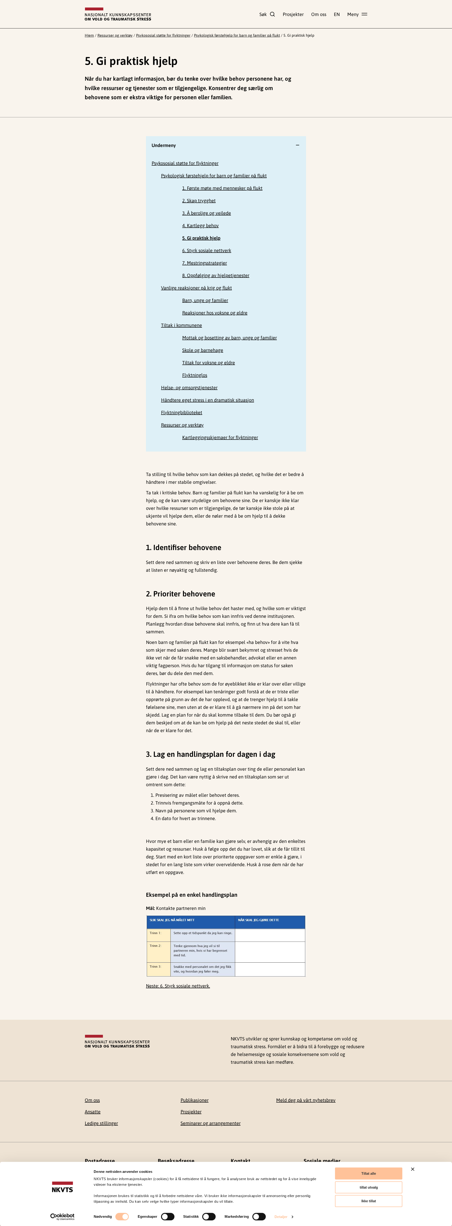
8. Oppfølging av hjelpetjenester (215, 275)
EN (337, 14)
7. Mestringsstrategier (204, 263)
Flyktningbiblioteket (181, 412)
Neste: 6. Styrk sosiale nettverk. (178, 985)
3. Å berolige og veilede (206, 213)
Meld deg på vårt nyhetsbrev (305, 1100)
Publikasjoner (195, 1100)
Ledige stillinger (101, 1123)
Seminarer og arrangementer (211, 1123)
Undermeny (164, 145)
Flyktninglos (194, 375)
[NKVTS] (118, 14)
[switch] (167, 1216)
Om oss (318, 14)
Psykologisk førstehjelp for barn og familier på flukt (237, 35)
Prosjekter (293, 14)
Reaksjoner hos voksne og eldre (214, 312)
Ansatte (93, 1111)
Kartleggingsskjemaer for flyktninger (220, 437)
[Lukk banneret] (412, 1169)
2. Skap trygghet (199, 200)
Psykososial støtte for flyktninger (163, 35)
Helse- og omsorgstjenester (189, 387)
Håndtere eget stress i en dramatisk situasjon (207, 400)
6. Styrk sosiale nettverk (206, 250)
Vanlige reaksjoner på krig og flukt (196, 287)
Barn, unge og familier (205, 300)
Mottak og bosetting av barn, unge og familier (229, 337)
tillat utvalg (369, 1187)
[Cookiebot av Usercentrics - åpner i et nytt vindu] (62, 1216)
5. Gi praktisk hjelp (201, 238)
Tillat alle (368, 1173)
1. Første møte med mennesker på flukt (222, 188)
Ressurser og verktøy (115, 35)
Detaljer (280, 1217)
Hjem (89, 35)
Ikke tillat (368, 1201)
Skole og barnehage (202, 350)
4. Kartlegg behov (200, 225)
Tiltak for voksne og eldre (208, 362)
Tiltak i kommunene (181, 325)
